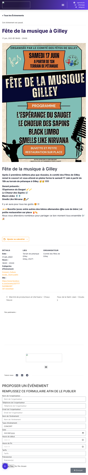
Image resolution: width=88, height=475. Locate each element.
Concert (5, 272)
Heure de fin (7, 443)
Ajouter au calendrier (16, 239)
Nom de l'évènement (10, 416)
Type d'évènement (9, 423)
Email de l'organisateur (11, 409)
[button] (63, 5)
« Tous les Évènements (13, 15)
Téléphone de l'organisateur (13, 402)
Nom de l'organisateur (11, 396)
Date (4, 430)
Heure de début (8, 436)
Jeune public (13, 275)
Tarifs (4, 450)
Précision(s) (7, 457)
